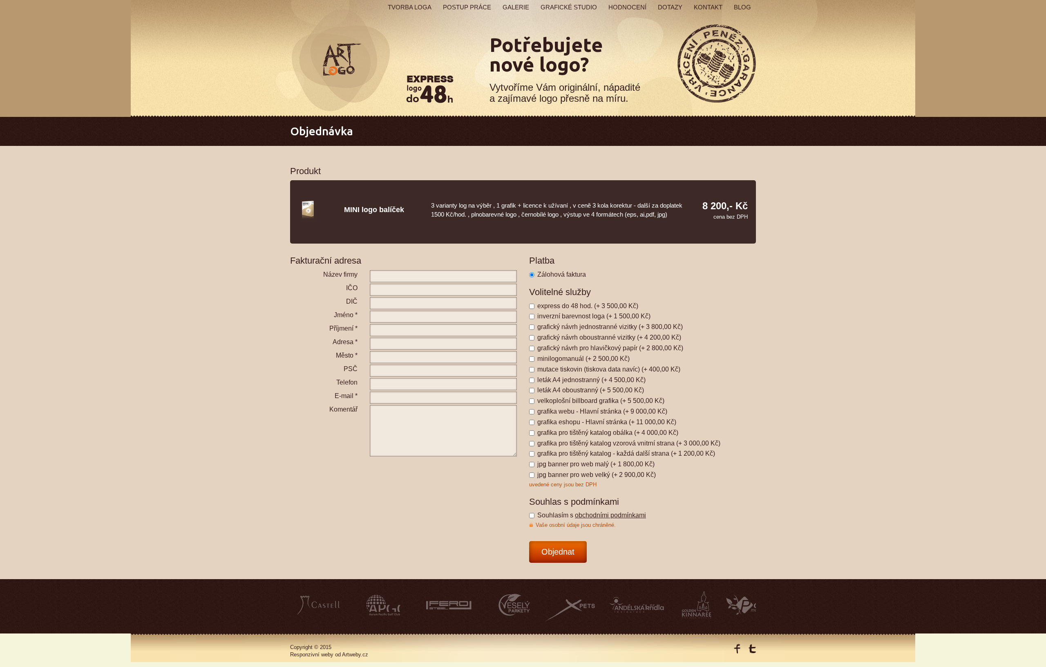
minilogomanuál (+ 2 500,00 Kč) (583, 358)
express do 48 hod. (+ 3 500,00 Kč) (587, 305)
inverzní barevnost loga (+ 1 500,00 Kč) (593, 316)
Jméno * (346, 314)
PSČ (351, 368)
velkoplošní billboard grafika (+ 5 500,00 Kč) (600, 400)
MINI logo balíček (374, 210)
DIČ (352, 301)
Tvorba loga (409, 7)
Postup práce (467, 7)
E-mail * (346, 395)
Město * (347, 355)
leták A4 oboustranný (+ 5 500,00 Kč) (590, 390)
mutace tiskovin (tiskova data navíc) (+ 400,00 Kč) (608, 369)
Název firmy (340, 274)
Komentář (343, 409)
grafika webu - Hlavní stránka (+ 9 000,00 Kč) (602, 411)
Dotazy (670, 7)
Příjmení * (343, 328)
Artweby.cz (355, 654)
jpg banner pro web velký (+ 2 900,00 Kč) (596, 474)
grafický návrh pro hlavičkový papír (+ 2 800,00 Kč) (610, 348)
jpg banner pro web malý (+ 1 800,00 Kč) (596, 464)
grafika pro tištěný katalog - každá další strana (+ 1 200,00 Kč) (626, 453)
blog (742, 7)
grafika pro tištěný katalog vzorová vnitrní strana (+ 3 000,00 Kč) (628, 443)
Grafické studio (569, 7)
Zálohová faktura (561, 274)
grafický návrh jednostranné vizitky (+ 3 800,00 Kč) (610, 326)
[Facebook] (737, 649)
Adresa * (345, 341)
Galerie (516, 7)
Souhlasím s (591, 515)
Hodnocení (627, 7)
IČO (352, 287)
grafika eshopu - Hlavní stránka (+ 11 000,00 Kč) (606, 422)
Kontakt (708, 7)
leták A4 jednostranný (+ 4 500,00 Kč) (591, 379)
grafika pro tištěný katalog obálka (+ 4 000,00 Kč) (607, 432)
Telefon (347, 382)
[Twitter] (752, 649)
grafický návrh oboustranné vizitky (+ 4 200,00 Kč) (609, 337)
